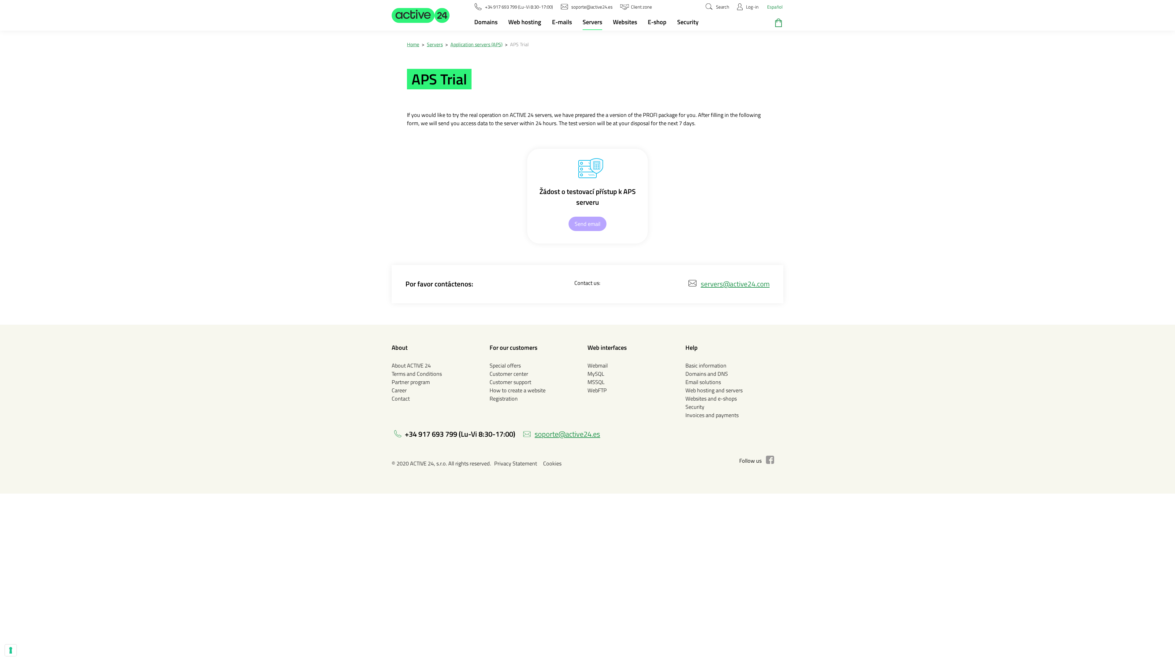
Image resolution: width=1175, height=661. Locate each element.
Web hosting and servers (714, 390)
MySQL (596, 374)
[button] (421, 15)
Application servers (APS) (476, 44)
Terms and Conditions (417, 374)
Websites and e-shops (711, 398)
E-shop (657, 22)
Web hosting (524, 22)
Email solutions (703, 382)
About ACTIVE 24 (411, 365)
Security (688, 22)
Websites (625, 22)
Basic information (705, 365)
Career (399, 390)
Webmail (598, 365)
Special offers (505, 365)
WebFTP (597, 390)
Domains (486, 22)
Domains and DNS (706, 374)
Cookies (552, 463)
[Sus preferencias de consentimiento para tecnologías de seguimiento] (11, 650)
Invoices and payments (712, 415)
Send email (587, 224)
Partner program (411, 382)
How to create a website (518, 390)
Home (413, 44)
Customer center (509, 374)
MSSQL (596, 382)
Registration (504, 398)
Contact (401, 398)
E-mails (562, 22)
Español (774, 6)
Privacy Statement (515, 463)
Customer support (510, 382)
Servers (592, 22)
